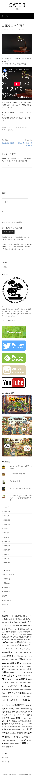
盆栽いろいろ (8, 574)
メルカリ (23, 740)
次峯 (17, 629)
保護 (7, 616)
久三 (19, 726)
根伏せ (6, 743)
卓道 (5, 712)
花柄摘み (27, 632)
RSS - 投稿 (5, 757)
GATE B (17, 5)
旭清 (26, 696)
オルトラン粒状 (18, 682)
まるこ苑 (12, 743)
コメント (5, 165)
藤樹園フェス (27, 626)
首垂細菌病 (27, 686)
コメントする (20, 29)
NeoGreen (12, 718)
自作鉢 (23, 726)
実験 (17, 637)
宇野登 (17, 743)
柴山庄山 (18, 709)
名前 (4, 193)
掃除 (20, 675)
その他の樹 (6, 600)
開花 (24, 732)
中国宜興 (16, 689)
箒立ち (18, 729)
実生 (8, 628)
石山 (3, 616)
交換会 (21, 637)
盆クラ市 (13, 629)
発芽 (8, 666)
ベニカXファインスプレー (17, 666)
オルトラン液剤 (19, 669)
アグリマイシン (14, 724)
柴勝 (3, 721)
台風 (8, 639)
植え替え (24, 127)
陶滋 (28, 639)
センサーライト (24, 724)
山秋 (10, 642)
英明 (15, 652)
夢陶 (29, 676)
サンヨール (7, 645)
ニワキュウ (5, 682)
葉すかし (13, 675)
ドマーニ (20, 652)
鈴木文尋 (8, 632)
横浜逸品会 (21, 642)
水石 (6, 622)
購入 (19, 127)
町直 (21, 721)
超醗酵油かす (20, 639)
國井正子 (19, 733)
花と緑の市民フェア (13, 740)
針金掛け (16, 686)
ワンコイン (8, 679)
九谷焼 (25, 721)
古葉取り (21, 659)
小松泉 (14, 642)
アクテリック (13, 715)
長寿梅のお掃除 (15, 481)
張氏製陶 (22, 622)
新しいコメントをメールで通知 (12, 222)
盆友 (25, 639)
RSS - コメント (6, 762)
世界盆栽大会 (25, 709)
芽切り (5, 669)
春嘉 (12, 672)
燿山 (12, 632)
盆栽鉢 (22, 743)
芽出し (20, 619)
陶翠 (9, 686)
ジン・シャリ (17, 648)
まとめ (29, 652)
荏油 (20, 616)
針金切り (22, 629)
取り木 (21, 645)
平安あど (27, 737)
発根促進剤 (19, 626)
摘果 (19, 679)
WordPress (13, 774)
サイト (4, 211)
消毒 (24, 700)
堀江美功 (23, 634)
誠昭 (9, 672)
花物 (7, 587)
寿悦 (18, 656)
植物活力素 (9, 747)
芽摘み (18, 712)
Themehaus (27, 774)
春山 (30, 693)
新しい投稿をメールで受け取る (12, 228)
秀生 (15, 656)
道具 (17, 616)
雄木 (28, 672)
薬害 (29, 696)
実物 (7, 591)
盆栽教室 (19, 704)
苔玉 (29, 712)
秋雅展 (4, 689)
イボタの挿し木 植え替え (18, 474)
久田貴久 (26, 637)
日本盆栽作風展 (24, 689)
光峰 (25, 652)
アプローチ (6, 634)
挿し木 (5, 700)
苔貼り (27, 693)
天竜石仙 (6, 726)
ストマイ (7, 648)
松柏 (7, 579)
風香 (16, 659)
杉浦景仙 (10, 130)
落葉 (9, 711)
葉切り (24, 679)
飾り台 (17, 721)
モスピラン (25, 729)
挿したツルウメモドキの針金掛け (21, 488)
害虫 (15, 679)
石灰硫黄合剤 (11, 729)
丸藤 (5, 639)
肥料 (18, 718)
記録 (18, 692)
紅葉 (23, 693)
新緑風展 (8, 663)
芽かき (30, 679)
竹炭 (8, 689)
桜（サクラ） (8, 127)
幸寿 (7, 659)
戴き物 (6, 718)
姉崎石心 (4, 656)
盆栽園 (27, 629)
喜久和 (12, 689)
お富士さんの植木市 (19, 632)
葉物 (7, 583)
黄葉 (3, 629)
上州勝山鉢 (28, 666)
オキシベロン (13, 622)
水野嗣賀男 (23, 712)
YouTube (4, 130)
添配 (25, 669)
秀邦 (11, 726)
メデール (17, 634)
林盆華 (15, 726)
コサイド (14, 619)
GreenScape (23, 715)
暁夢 (30, 718)
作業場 (29, 634)
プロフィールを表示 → (9, 320)
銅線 (15, 639)
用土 (6, 721)
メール (5, 202)
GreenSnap (12, 733)
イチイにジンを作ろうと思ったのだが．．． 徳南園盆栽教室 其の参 (21, 498)
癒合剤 (13, 712)
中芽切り (27, 705)
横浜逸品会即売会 (8, 143)
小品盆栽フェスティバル (10, 696)
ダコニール (9, 705)
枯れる (10, 655)
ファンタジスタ (21, 672)
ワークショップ (24, 718)
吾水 (5, 729)
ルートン (12, 616)
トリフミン (10, 693)
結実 (6, 619)
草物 (4, 596)
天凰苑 (12, 639)
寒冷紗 (24, 676)
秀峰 (28, 715)
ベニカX (12, 637)
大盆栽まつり (15, 700)
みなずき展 (11, 659)
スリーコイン (13, 737)
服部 (6, 737)
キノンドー (9, 625)
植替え (6, 676)
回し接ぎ (25, 619)
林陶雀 (13, 721)
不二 (9, 619)
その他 (5, 604)
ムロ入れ (21, 737)
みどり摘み (11, 669)
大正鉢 (11, 682)
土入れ (12, 634)
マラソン (21, 696)
